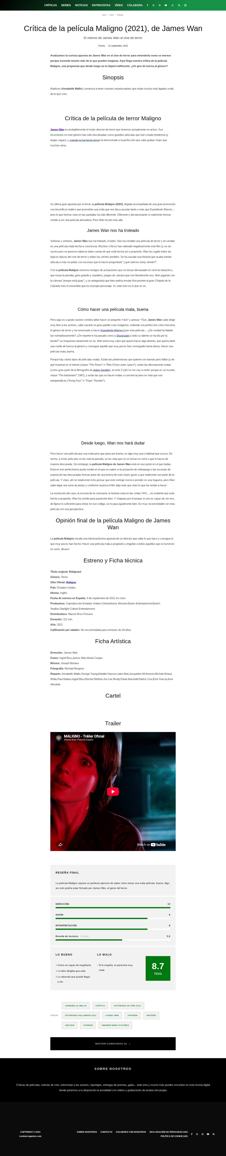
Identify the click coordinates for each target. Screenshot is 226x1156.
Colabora (135, 5)
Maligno (71, 582)
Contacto (106, 1132)
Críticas (50, 5)
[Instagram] (160, 5)
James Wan (113, 1015)
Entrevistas (101, 5)
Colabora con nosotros (131, 1132)
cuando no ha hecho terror (85, 140)
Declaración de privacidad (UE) (169, 1132)
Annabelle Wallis (76, 1006)
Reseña (152, 1015)
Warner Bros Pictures (116, 1025)
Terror (88, 1025)
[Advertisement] (113, 175)
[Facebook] (147, 5)
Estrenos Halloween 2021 (81, 1015)
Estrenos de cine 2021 (128, 1006)
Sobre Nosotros (87, 1132)
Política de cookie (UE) (174, 1136)
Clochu (101, 46)
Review (70, 1025)
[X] (153, 5)
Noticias (81, 5)
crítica (101, 1006)
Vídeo (119, 5)
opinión (133, 1015)
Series (66, 5)
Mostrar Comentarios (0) (111, 1044)
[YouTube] (166, 5)
